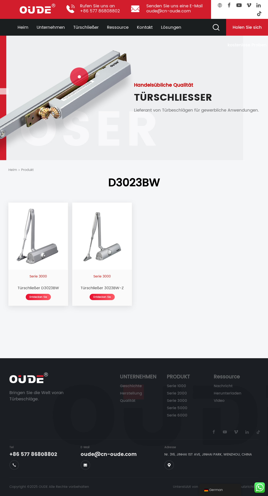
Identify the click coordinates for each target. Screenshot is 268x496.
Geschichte (131, 386)
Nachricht (223, 386)
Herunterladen (227, 393)
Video (219, 401)
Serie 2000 (177, 393)
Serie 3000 (177, 401)
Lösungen (171, 27)
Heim (23, 27)
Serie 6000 (177, 415)
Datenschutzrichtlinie (243, 486)
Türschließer (86, 27)
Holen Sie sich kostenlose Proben (247, 30)
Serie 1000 (176, 386)
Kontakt (145, 27)
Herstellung (131, 393)
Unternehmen (51, 27)
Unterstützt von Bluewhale (194, 486)
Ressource (118, 27)
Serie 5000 (177, 408)
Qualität (127, 401)
